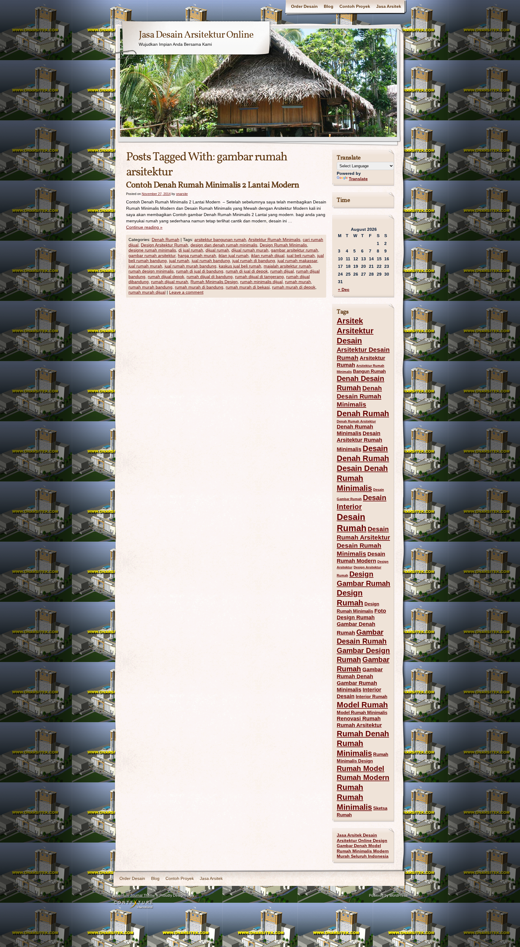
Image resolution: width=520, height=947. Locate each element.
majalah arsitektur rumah (287, 266)
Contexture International (133, 904)
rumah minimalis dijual (261, 281)
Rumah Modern (363, 777)
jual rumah (179, 260)
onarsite (182, 194)
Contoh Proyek (354, 6)
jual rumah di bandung (253, 260)
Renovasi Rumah (359, 719)
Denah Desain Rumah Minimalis (359, 396)
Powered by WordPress (388, 895)
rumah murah (298, 281)
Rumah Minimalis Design (214, 281)
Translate (358, 178)
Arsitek (350, 320)
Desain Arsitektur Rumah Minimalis (359, 441)
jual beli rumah (301, 255)
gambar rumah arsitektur (151, 255)
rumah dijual (282, 271)
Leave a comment (186, 292)
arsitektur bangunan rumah (220, 239)
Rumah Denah (363, 733)
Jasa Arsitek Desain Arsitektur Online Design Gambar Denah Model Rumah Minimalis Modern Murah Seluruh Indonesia (363, 846)
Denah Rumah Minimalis (355, 430)
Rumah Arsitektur (359, 725)
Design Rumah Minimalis (283, 245)
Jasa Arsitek (388, 6)
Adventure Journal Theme (134, 895)
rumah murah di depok (293, 287)
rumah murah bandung (150, 287)
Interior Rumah (371, 696)
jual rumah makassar (297, 260)
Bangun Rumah (369, 371)
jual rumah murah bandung (190, 266)
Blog (328, 6)
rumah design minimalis (151, 271)
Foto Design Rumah (361, 614)
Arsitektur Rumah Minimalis (274, 239)
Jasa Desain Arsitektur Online (196, 35)
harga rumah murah (197, 255)
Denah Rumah (165, 239)
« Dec (343, 289)
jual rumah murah (145, 266)
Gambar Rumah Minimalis (357, 686)
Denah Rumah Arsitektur (356, 421)
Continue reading (144, 227)
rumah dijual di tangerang (259, 276)
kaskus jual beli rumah (240, 266)
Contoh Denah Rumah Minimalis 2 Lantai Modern (212, 185)
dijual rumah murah (249, 250)
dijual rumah (217, 250)
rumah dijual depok (166, 276)
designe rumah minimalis (152, 250)
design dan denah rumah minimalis (223, 245)
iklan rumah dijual (267, 255)
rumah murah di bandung (199, 287)
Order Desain (304, 6)
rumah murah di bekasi (248, 287)
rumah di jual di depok (247, 271)
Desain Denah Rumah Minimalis (362, 478)
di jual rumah (190, 250)
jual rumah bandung (211, 260)
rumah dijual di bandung (210, 276)
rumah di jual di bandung (199, 271)
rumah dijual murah (169, 281)
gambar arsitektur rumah (294, 250)
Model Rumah (362, 704)
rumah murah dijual (147, 292)
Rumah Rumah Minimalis (354, 797)
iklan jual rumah (233, 255)
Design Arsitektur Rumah (164, 245)
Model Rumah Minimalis (362, 712)
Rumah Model (360, 768)
